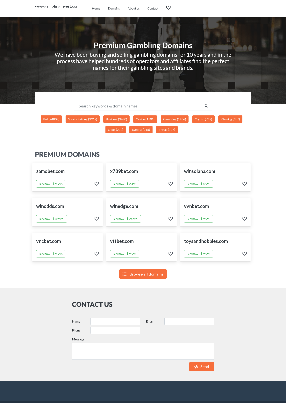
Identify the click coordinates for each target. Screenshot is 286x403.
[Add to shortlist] (97, 184)
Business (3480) (116, 119)
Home (96, 8)
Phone (76, 330)
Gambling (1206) (174, 119)
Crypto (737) (203, 119)
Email (149, 321)
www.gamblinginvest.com (57, 6)
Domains (114, 8)
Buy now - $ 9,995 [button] (51, 184)
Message (78, 339)
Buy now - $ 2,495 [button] (125, 184)
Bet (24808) (51, 119)
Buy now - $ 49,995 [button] (51, 219)
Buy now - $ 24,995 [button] (125, 219)
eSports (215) (141, 129)
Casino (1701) (145, 119)
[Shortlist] (172, 8)
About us (134, 8)
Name (76, 321)
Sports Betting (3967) (82, 119)
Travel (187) (167, 129)
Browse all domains (146, 274)
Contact (152, 8)
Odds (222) (115, 129)
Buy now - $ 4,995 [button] (199, 184)
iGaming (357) (230, 119)
